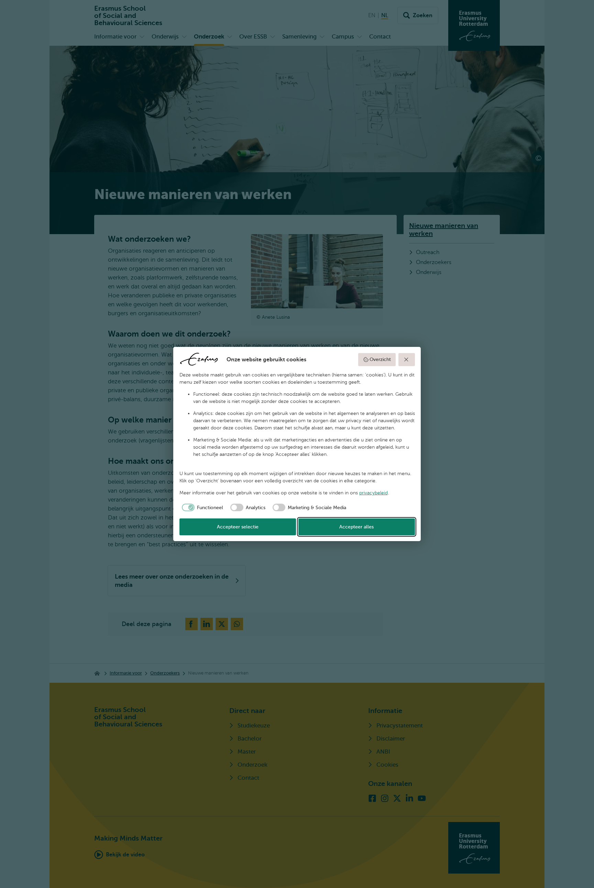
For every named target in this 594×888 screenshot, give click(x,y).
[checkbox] (201, 507)
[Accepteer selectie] (406, 359)
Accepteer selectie (237, 526)
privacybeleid (373, 492)
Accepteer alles (356, 526)
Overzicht (380, 359)
